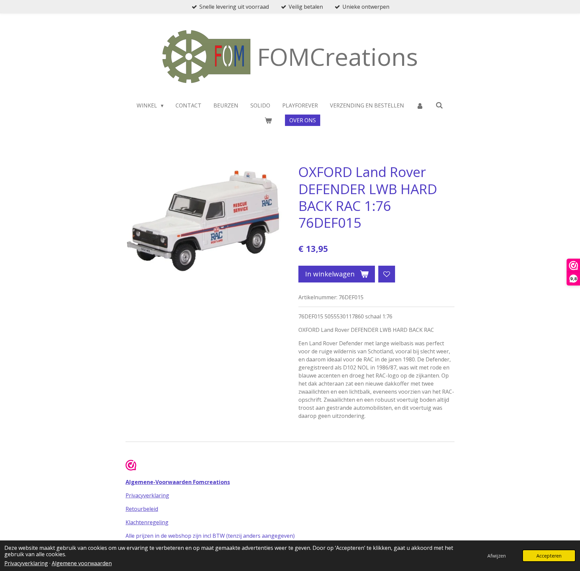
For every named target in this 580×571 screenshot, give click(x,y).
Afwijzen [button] (496, 556)
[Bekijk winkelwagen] (268, 120)
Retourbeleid (142, 509)
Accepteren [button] (549, 556)
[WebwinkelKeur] (131, 466)
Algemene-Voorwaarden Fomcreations (178, 482)
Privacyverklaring (26, 563)
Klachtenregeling (147, 522)
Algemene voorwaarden (82, 563)
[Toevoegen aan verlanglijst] (386, 274)
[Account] (420, 105)
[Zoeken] (439, 105)
